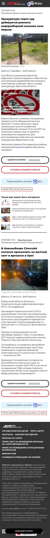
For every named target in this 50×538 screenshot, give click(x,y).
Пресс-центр (37, 431)
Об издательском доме (15, 431)
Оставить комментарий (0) (25, 170)
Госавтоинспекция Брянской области (19, 292)
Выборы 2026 (9, 453)
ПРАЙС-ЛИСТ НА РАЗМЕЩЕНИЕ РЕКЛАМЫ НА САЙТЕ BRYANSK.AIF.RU (22, 443)
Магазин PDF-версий (26, 434)
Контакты (7, 434)
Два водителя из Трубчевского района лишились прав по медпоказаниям (27, 226)
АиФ (22, 66)
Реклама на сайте (12, 438)
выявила (20, 147)
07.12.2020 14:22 (8, 10)
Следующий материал (24, 531)
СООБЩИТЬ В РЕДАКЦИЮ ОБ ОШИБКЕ (21, 457)
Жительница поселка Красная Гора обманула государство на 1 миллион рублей (27, 203)
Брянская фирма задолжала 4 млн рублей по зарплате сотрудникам (29, 210)
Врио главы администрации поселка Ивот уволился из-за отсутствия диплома (29, 218)
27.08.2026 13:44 (8, 240)
